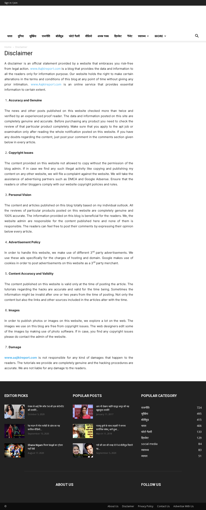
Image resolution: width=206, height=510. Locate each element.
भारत (9, 36)
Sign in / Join (11, 2)
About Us (113, 506)
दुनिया (21, 36)
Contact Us (163, 506)
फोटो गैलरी (74, 36)
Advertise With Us (183, 506)
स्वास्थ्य (142, 36)
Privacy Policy (145, 506)
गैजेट (129, 36)
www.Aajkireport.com (45, 69)
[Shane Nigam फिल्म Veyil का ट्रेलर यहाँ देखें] (14, 450)
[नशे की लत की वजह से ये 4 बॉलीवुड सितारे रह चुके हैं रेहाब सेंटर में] (83, 450)
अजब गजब (103, 36)
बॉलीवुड (59, 36)
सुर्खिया (32, 36)
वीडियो (88, 36)
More (159, 36)
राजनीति (46, 36)
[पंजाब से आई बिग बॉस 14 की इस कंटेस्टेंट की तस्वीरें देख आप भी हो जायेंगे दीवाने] (14, 412)
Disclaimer (128, 506)
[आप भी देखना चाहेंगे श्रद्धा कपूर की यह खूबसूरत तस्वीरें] (83, 412)
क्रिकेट (118, 36)
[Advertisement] (171, 76)
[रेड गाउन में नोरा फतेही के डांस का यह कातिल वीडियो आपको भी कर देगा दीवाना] (14, 431)
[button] (197, 36)
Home (7, 47)
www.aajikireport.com (20, 357)
